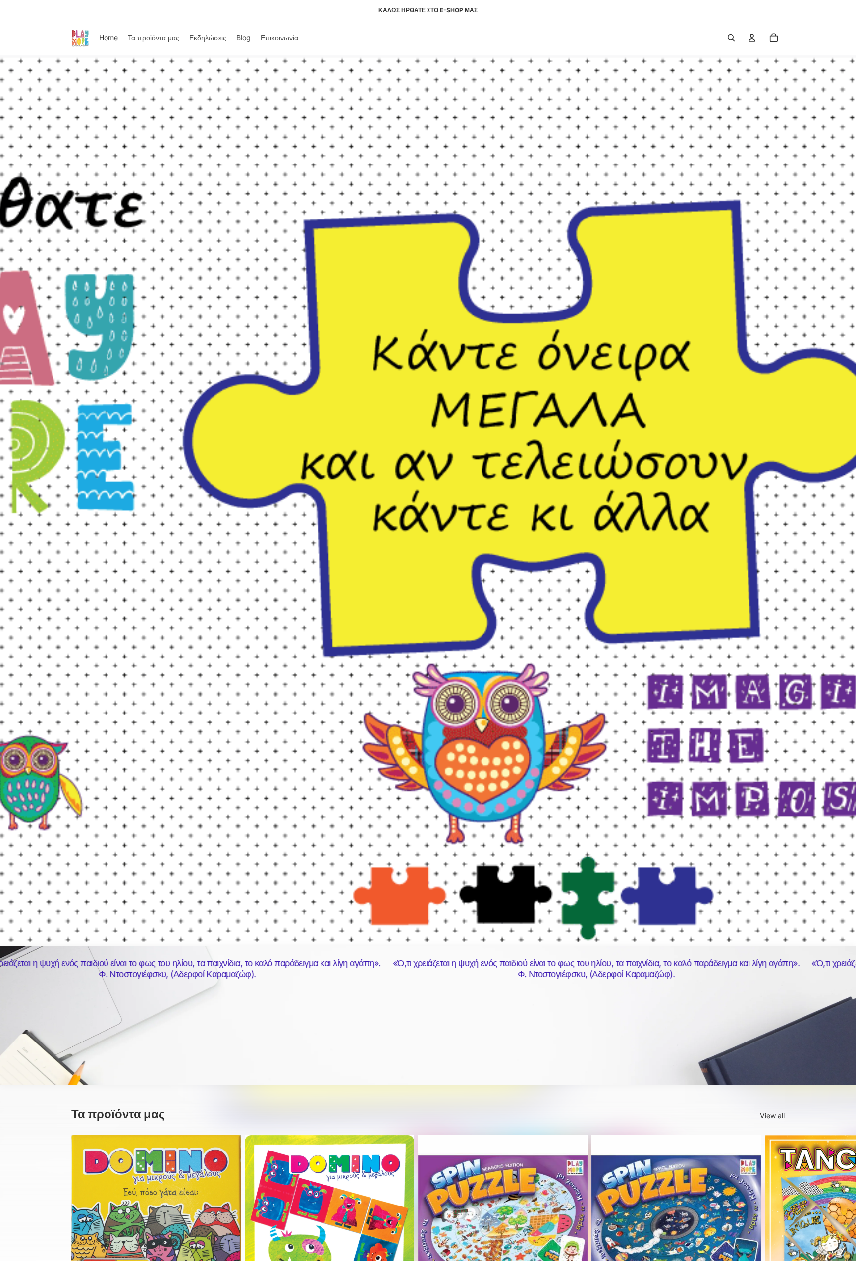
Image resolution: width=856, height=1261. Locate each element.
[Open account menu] (752, 38)
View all (772, 1115)
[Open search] (731, 38)
